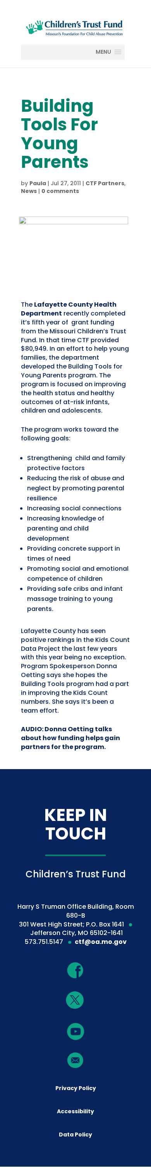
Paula (37, 183)
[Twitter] (75, 1000)
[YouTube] (75, 1031)
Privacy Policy (75, 1088)
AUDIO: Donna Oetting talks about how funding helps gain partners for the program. (70, 738)
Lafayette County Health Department (69, 309)
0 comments (60, 191)
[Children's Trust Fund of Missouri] (75, 26)
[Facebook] (75, 970)
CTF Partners (105, 183)
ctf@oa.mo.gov (101, 941)
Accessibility (75, 1111)
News (29, 191)
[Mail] (75, 1060)
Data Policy (75, 1134)
